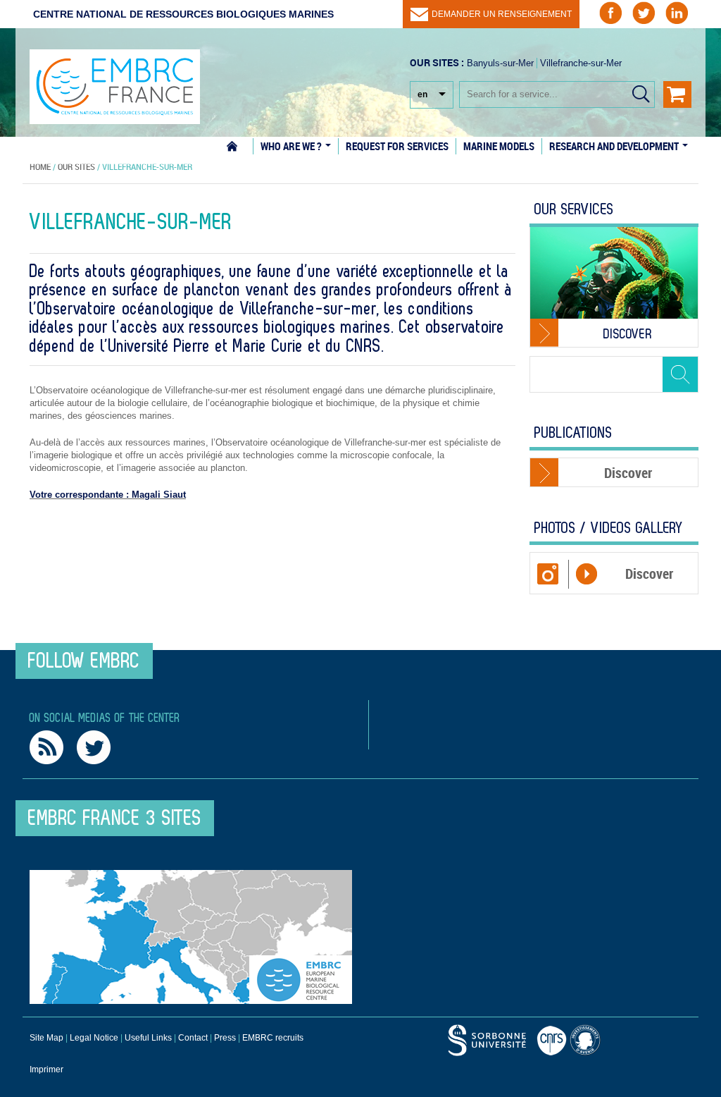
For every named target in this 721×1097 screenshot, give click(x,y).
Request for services (397, 146)
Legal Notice (94, 1038)
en (422, 94)
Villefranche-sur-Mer (581, 63)
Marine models (498, 146)
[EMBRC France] (115, 79)
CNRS (487, 1040)
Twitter (94, 747)
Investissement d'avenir (587, 1040)
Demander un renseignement (502, 14)
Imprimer (46, 1069)
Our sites (76, 166)
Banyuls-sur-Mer (500, 63)
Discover (627, 334)
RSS (46, 747)
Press (225, 1038)
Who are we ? (292, 146)
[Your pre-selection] (677, 94)
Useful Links (148, 1038)
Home (240, 146)
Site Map (46, 1038)
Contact (193, 1038)
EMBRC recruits (272, 1038)
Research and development (615, 146)
